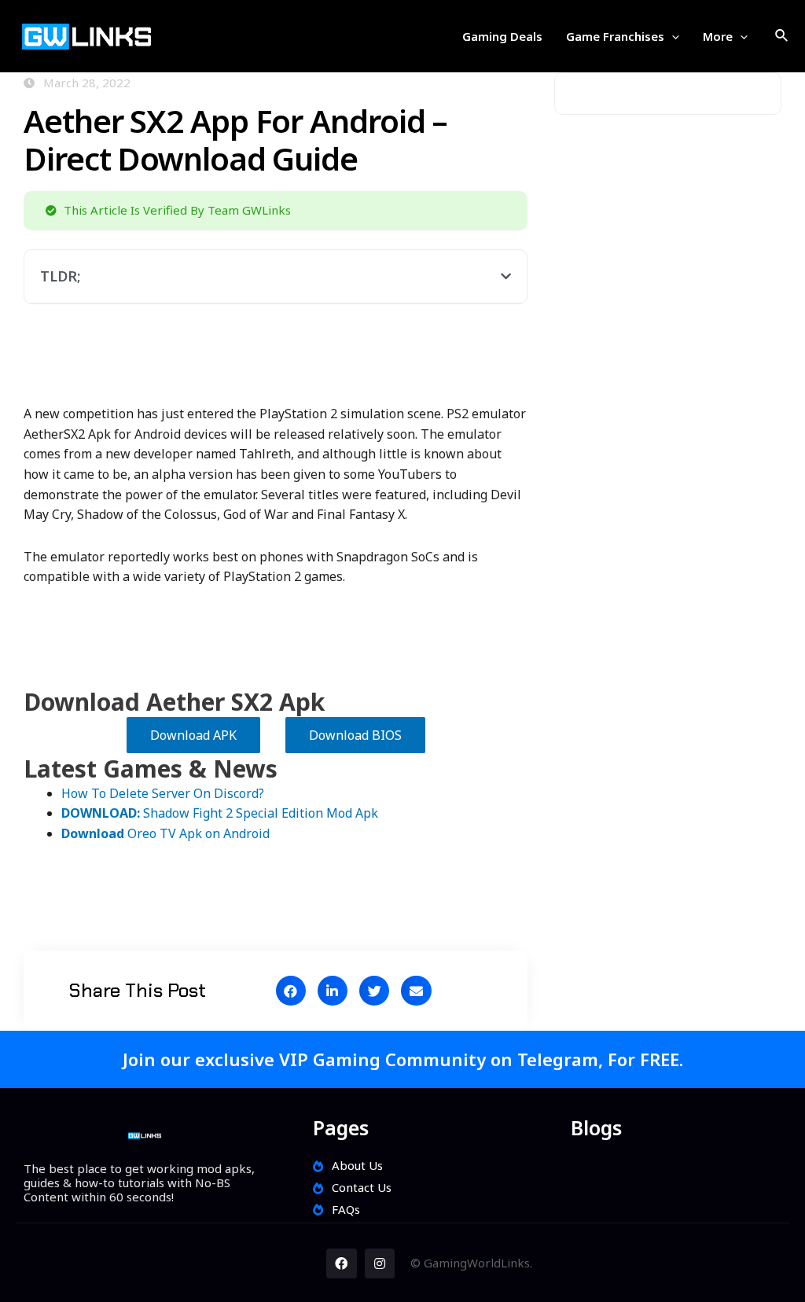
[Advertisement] (310, 363)
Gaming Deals (502, 36)
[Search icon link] (782, 36)
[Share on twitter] (374, 991)
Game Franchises (615, 36)
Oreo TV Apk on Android (165, 833)
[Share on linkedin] (332, 991)
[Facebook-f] (341, 1263)
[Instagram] (380, 1263)
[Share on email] (416, 991)
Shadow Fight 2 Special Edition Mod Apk (219, 813)
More (718, 36)
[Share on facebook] (291, 991)
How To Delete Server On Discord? (162, 793)
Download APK (193, 735)
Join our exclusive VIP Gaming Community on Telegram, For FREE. (403, 1059)
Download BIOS (355, 735)
